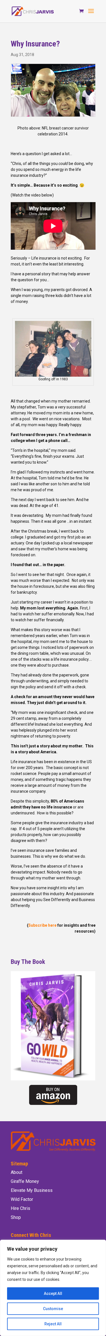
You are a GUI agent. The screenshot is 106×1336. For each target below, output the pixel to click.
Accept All (53, 1293)
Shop (16, 1217)
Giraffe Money (25, 1181)
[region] (53, 1288)
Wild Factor (22, 1199)
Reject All (53, 1324)
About (16, 1172)
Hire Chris (20, 1208)
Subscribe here (42, 925)
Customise (53, 1308)
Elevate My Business (32, 1190)
